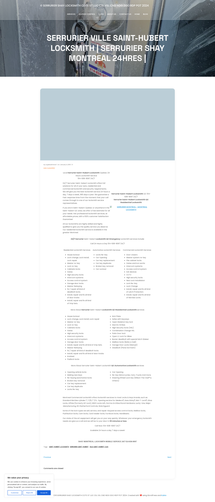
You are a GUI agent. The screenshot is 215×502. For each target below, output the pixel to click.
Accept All (43, 493)
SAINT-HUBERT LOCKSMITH (59, 447)
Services (71, 14)
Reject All (29, 493)
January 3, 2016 (65, 165)
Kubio (163, 495)
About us (111, 14)
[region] (29, 486)
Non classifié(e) (49, 168)
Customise (14, 493)
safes (101, 14)
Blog (145, 14)
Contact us (125, 14)
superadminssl (51, 165)
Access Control (87, 14)
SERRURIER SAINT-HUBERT (79, 447)
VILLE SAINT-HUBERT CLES (99, 447)
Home (137, 14)
